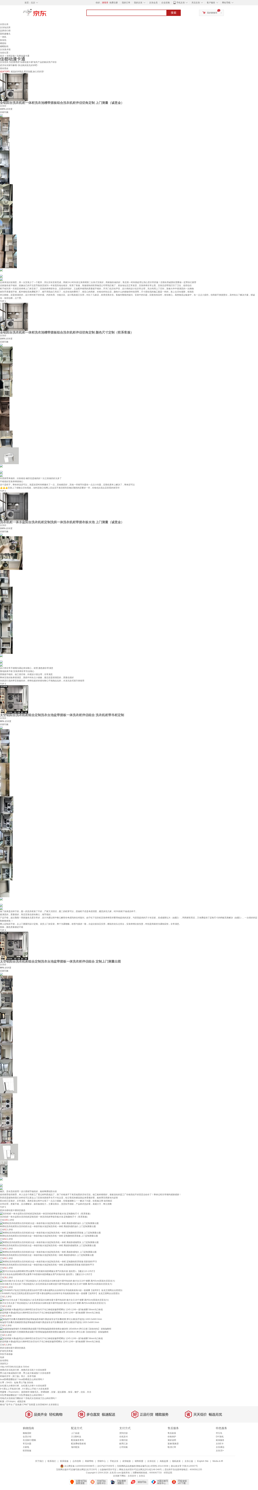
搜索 (173, 12)
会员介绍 (27, 1436)
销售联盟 (139, 1461)
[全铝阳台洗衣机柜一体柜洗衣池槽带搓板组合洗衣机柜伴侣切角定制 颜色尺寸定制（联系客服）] (14, 316)
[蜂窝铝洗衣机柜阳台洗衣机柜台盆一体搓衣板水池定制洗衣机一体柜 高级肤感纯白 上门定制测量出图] (48, 1252)
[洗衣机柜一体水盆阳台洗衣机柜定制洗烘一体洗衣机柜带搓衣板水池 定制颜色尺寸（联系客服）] (46, 1213)
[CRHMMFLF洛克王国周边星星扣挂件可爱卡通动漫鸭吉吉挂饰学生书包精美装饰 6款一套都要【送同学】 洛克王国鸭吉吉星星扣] (61, 1290)
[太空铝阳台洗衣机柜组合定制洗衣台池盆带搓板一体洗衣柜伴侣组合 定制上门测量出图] (14, 945)
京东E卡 (220, 1443)
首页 (2, 56)
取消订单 (172, 1447)
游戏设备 (10, 56)
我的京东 (138, 2)
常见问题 (27, 1443)
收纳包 (3, 40)
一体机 (3, 37)
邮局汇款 (123, 1443)
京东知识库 (5, 27)
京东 (46, 14)
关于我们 (39, 1461)
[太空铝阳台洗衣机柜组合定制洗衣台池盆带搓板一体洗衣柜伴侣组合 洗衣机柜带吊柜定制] (14, 699)
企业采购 (165, 2)
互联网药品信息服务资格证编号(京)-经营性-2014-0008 (142, 1466)
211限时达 (76, 1436)
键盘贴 (3, 43)
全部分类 (4, 24)
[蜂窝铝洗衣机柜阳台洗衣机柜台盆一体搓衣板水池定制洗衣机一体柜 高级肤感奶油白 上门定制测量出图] (49, 1223)
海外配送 (75, 1447)
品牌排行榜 (5, 30)
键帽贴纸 (4, 46)
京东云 (142, 1476)
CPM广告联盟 (28, 1404)
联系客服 (27, 1450)
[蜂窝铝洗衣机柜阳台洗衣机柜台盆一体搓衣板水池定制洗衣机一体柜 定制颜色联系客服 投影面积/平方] (48, 1261)
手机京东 (180, 2)
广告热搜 (17, 1404)
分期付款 (123, 1440)
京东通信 (220, 1447)
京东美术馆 (5, 49)
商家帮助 (89, 1461)
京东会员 (153, 2)
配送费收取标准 (78, 1443)
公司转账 (123, 1447)
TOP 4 (3, 930)
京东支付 (132, 1476)
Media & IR (218, 1461)
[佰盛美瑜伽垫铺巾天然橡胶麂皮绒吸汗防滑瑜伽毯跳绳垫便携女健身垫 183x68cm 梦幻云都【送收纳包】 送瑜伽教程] (55, 1328)
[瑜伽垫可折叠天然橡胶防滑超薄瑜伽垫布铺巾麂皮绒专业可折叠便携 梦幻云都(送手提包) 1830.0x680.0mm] (51, 1319)
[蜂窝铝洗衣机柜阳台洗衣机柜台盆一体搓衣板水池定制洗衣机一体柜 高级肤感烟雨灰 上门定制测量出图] (49, 1242)
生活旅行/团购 (29, 1440)
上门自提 (75, 1433)
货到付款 (123, 1433)
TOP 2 (3, 491)
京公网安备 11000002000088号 (79, 1466)
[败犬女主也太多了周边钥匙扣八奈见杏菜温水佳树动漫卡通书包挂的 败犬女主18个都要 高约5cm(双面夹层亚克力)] (54, 1300)
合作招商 (76, 1461)
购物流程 (27, 1433)
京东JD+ (220, 1450)
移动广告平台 (6, 1404)
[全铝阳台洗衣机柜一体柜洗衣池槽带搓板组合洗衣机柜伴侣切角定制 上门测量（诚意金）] (14, 87)
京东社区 (151, 1461)
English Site (203, 1461)
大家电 (26, 1447)
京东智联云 (53, 1404)
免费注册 (113, 2)
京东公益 (189, 1461)
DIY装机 (220, 1436)
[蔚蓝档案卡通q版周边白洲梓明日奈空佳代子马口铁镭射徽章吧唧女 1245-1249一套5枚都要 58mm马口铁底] (51, 1309)
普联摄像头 (5, 34)
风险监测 (164, 1461)
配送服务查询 (77, 1440)
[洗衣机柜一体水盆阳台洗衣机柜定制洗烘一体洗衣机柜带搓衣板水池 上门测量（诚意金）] (14, 506)
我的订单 (126, 2)
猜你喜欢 (4, 68)
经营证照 (168, 1472)
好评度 (9, 109)
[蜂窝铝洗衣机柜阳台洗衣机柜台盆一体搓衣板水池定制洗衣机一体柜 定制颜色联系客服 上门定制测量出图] (50, 1232)
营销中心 (101, 1461)
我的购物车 (212, 13)
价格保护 (172, 1436)
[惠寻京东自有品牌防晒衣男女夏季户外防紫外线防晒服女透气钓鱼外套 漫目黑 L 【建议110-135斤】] (48, 1271)
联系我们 (52, 1461)
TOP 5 (3, 1207)
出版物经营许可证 (108, 1469)
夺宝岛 (219, 1433)
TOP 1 (3, 301)
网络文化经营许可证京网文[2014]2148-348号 (140, 1469)
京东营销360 (42, 1404)
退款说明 (172, 1440)
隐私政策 (176, 1461)
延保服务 (220, 1440)
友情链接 (126, 1461)
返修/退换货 (173, 1443)
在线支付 (123, 1436)
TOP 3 (3, 684)
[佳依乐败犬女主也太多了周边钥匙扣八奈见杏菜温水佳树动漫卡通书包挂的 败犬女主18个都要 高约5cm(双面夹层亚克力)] (57, 1280)
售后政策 (172, 1433)
